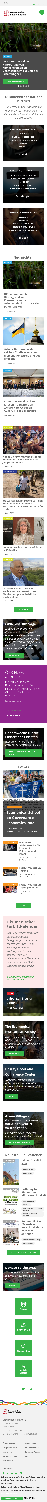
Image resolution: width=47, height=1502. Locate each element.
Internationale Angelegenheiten (23, 230)
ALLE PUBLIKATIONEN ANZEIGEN (23, 1253)
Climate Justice (28, 1201)
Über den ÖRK (9, 1443)
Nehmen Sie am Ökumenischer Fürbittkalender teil (20, 978)
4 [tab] (26, 86)
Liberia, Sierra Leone (19, 1000)
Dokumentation (32, 1447)
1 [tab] (18, 86)
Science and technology (31, 1240)
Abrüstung (23, 217)
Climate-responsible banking (30, 1214)
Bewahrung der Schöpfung (23, 179)
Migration (23, 220)
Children (26, 1205)
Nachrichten (8, 1452)
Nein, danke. (29, 1498)
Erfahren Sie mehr (15, 82)
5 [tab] (28, 86)
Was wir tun (8, 1460)
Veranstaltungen (10, 1456)
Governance (27, 1173)
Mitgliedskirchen (10, 1447)
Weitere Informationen (19, 1143)
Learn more (14, 655)
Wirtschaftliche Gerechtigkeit (23, 188)
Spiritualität (23, 147)
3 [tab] (23, 86)
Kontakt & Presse (32, 1452)
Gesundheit (23, 182)
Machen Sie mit (31, 1443)
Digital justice (28, 1243)
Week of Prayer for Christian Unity (22, 753)
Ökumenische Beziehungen (23, 137)
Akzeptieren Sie (12, 1498)
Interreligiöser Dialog (23, 224)
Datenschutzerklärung (13, 701)
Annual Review (28, 1170)
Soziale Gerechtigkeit (23, 185)
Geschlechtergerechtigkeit (23, 175)
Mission (23, 143)
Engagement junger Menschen (23, 140)
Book (11, 1096)
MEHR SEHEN (23, 609)
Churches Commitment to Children (32, 1209)
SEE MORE (23, 905)
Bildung (23, 134)
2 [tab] (21, 86)
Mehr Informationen (9, 1493)
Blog (26, 1456)
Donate (12, 1286)
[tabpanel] (23, 56)
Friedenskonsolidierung (23, 227)
